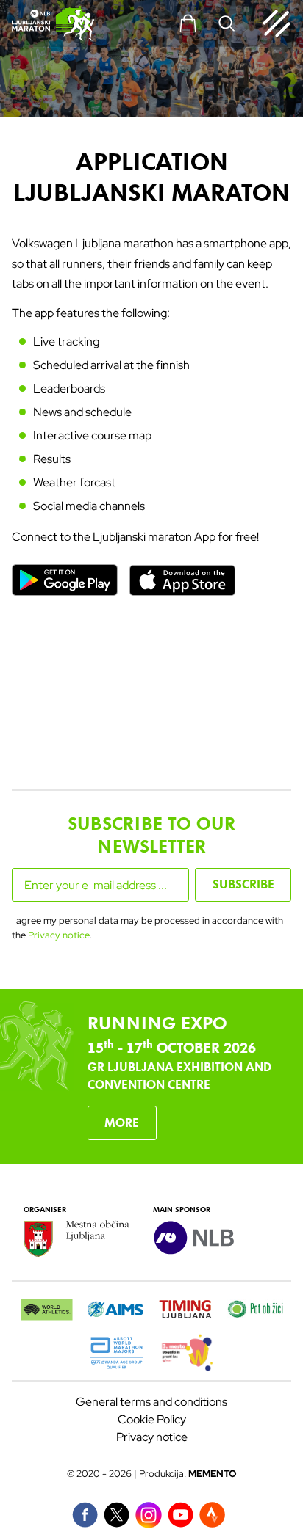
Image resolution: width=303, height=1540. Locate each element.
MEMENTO (212, 1473)
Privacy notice (59, 935)
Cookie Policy (152, 1419)
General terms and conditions (151, 1401)
